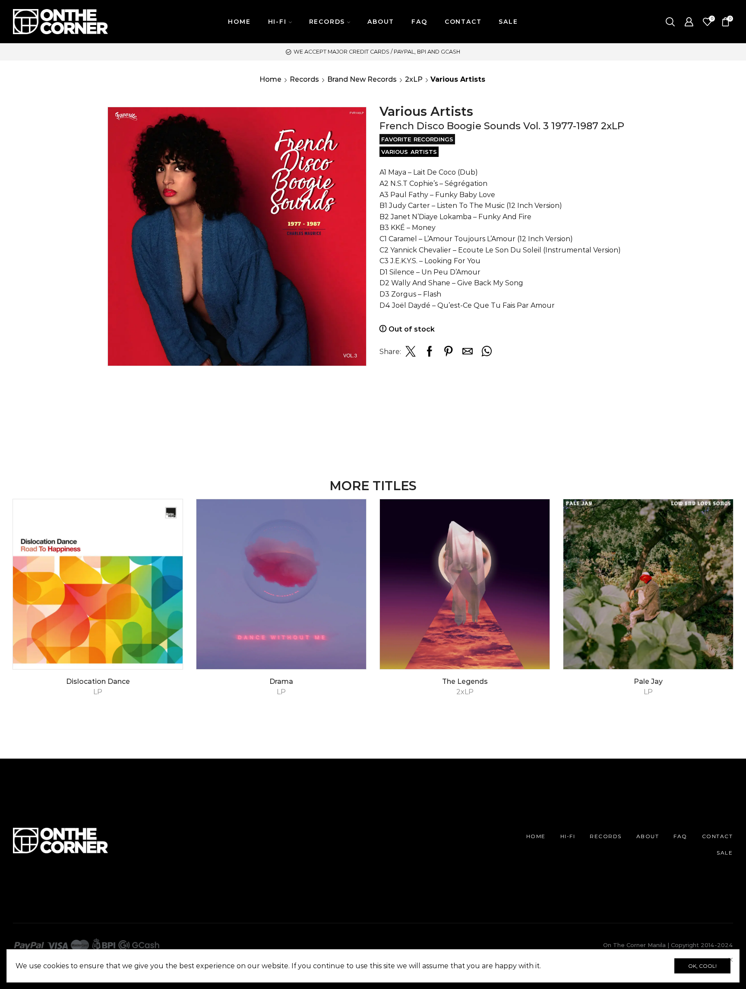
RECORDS (606, 836)
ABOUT (380, 22)
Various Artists (409, 151)
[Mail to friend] (467, 353)
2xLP (414, 79)
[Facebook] (429, 353)
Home (270, 79)
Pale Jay (648, 681)
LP (97, 692)
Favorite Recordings (417, 139)
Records (304, 79)
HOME (239, 22)
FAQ (419, 22)
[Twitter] (410, 353)
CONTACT (463, 22)
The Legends (465, 681)
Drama (281, 681)
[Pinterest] (448, 353)
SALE (508, 22)
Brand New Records (362, 79)
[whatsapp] (485, 353)
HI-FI (567, 836)
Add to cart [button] (167, 631)
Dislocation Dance (98, 681)
